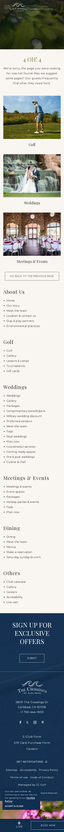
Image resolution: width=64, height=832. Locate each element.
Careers (12, 592)
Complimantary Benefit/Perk (26, 411)
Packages (13, 406)
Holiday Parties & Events (23, 502)
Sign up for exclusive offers (32, 633)
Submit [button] (33, 660)
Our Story (13, 305)
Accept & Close (14, 806)
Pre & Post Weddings (21, 456)
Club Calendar (16, 581)
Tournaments (16, 366)
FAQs (10, 431)
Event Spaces (15, 491)
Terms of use (19, 777)
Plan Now (13, 441)
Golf (32, 144)
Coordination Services (21, 446)
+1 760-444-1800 (32, 712)
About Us (14, 292)
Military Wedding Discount (24, 416)
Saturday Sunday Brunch (24, 557)
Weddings (32, 202)
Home (11, 300)
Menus (11, 547)
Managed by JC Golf (32, 784)
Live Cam (12, 602)
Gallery (11, 355)
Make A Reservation (19, 552)
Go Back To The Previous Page (32, 276)
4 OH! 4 (32, 59)
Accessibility (14, 597)
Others (11, 573)
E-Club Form (32, 736)
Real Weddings (17, 436)
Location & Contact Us (21, 315)
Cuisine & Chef (16, 462)
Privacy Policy (48, 770)
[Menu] (6, 7)
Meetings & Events (32, 261)
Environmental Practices (23, 326)
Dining (11, 528)
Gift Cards (13, 371)
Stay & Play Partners (20, 321)
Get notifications (30, 762)
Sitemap (11, 770)
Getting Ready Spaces (21, 451)
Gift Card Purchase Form (32, 742)
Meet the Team (17, 310)
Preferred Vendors (19, 421)
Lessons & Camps (18, 360)
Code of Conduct (42, 777)
